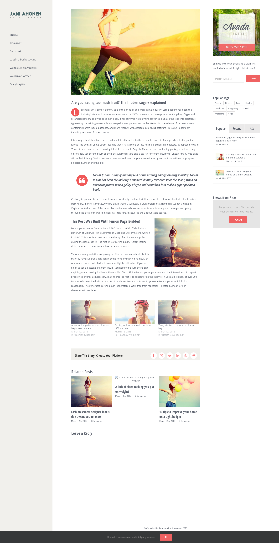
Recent (236, 128)
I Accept (237, 219)
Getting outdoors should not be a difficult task (241, 156)
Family (218, 103)
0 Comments (96, 396)
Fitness (228, 103)
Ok (166, 537)
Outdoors (219, 108)
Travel (245, 108)
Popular (221, 128)
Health (248, 103)
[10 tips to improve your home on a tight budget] (220, 172)
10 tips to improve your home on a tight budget (239, 173)
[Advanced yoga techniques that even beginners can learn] (91, 312)
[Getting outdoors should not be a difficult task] (135, 312)
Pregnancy (233, 108)
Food (238, 103)
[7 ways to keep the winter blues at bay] (178, 312)
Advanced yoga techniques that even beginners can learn (91, 327)
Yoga (230, 113)
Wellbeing (219, 113)
